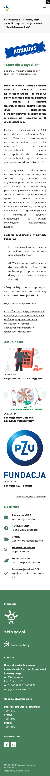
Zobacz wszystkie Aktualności (31, 496)
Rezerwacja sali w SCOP (26, 569)
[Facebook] (6, 744)
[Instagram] (13, 744)
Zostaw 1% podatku (23, 547)
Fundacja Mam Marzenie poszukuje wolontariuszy (19, 419)
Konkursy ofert (31, 19)
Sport (7, 23)
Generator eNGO (21, 515)
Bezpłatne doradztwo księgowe (23, 378)
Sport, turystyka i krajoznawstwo (20, 74)
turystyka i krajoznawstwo (29, 23)
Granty (16, 536)
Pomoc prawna (21, 558)
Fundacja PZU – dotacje (18, 485)
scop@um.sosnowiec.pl (17, 689)
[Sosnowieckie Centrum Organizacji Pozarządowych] (7, 8)
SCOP (36, 71)
